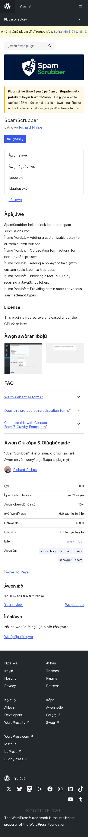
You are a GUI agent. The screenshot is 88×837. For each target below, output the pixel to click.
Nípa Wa (10, 663)
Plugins (51, 678)
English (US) (75, 541)
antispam (65, 551)
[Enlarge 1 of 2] (36, 349)
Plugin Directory (15, 19)
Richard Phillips (31, 127)
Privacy (10, 686)
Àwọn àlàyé (18, 155)
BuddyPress (16, 759)
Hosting (10, 678)
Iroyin (8, 671)
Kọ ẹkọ (10, 700)
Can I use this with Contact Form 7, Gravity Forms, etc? (25, 425)
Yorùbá (19, 778)
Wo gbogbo (74, 604)
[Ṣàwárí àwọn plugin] (49, 46)
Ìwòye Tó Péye (16, 572)
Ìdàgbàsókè (18, 188)
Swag (52, 722)
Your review (13, 604)
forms (78, 551)
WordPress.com (18, 736)
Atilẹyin (9, 707)
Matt (10, 744)
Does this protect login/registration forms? (37, 411)
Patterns (53, 686)
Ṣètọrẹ (53, 715)
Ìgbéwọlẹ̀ (16, 177)
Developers (13, 715)
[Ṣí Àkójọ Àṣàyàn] (81, 6)
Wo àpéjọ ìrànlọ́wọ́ (18, 637)
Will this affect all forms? (23, 397)
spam (78, 559)
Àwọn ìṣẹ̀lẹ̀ (54, 707)
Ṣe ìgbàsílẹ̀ (15, 139)
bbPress (13, 751)
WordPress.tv (17, 722)
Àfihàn (51, 663)
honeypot (65, 559)
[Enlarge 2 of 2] (78, 349)
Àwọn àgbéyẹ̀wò (22, 166)
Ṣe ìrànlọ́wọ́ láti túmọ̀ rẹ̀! (70, 31)
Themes (52, 671)
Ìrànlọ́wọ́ (15, 200)
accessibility (48, 551)
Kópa (50, 700)
